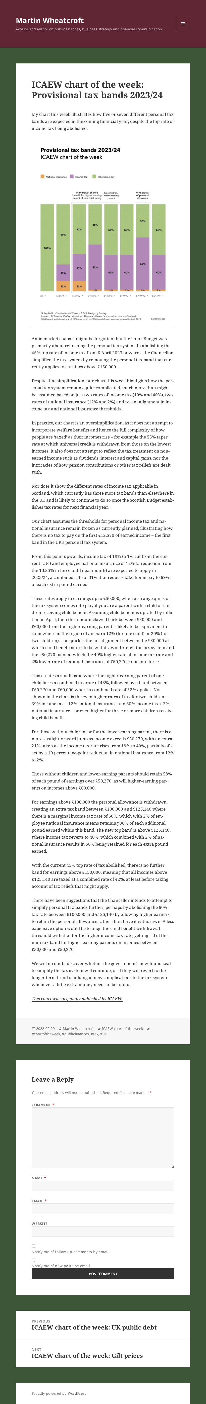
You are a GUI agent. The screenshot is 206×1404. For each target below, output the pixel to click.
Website (40, 1223)
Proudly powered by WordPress (59, 1393)
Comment (43, 1104)
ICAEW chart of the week (122, 1028)
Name (39, 1178)
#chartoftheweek (46, 1033)
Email (39, 1200)
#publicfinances (75, 1033)
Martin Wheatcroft (50, 20)
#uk (103, 1033)
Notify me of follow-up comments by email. (71, 1251)
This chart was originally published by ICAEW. (77, 998)
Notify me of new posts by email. (61, 1265)
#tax (94, 1033)
